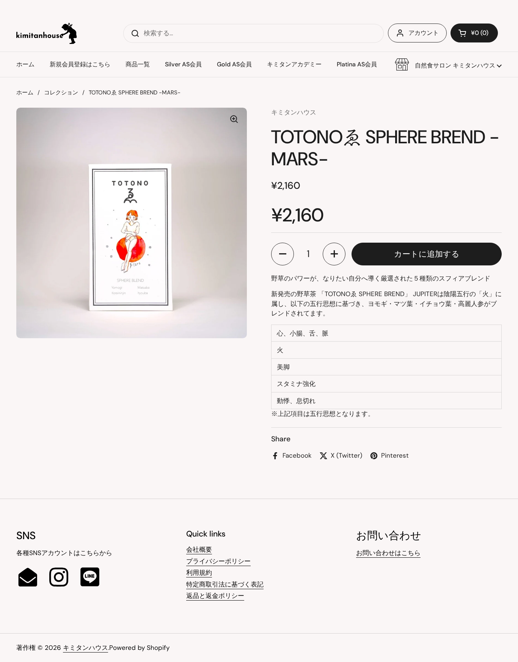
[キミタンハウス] (46, 33)
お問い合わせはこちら (388, 553)
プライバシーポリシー (218, 561)
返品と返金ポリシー (215, 595)
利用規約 (199, 572)
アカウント (423, 33)
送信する (133, 33)
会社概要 (199, 549)
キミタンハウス (85, 647)
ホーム (24, 92)
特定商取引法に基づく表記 (225, 584)
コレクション (61, 92)
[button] (448, 64)
